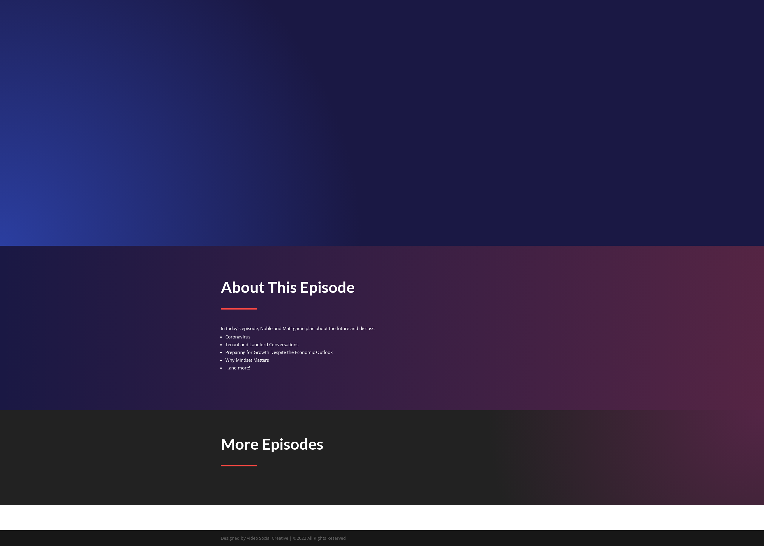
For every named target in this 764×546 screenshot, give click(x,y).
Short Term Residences (541, 129)
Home (736, 12)
